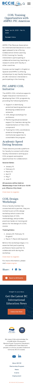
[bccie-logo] (12, 3)
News (17, 369)
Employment (16, 376)
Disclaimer (21, 382)
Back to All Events (16, 278)
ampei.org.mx (11, 263)
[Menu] (28, 3)
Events (16, 373)
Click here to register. (10, 192)
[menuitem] (28, 3)
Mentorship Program (17, 366)
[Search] (24, 3)
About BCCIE (16, 363)
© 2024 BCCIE (13, 382)
